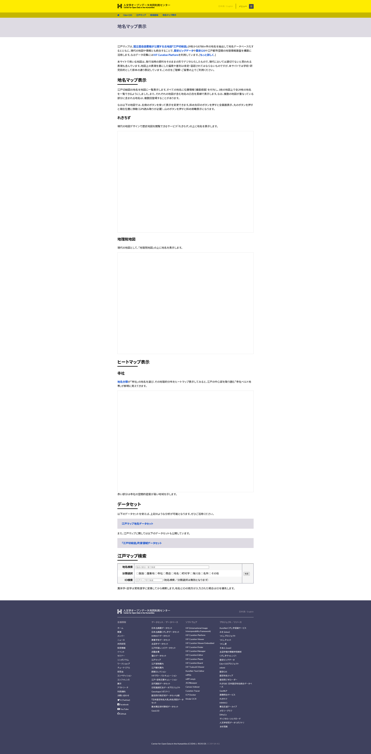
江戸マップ (141, 15)
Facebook (124, 704)
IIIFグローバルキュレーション (164, 675)
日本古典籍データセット (161, 628)
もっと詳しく (207, 54)
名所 (206, 573)
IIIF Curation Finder (194, 647)
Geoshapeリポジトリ (160, 691)
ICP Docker (191, 695)
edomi (222, 667)
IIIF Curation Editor (194, 655)
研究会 (120, 671)
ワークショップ (123, 663)
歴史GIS (200, 50)
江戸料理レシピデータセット (163, 648)
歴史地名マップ (226, 675)
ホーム (120, 628)
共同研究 (121, 644)
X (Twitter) (125, 700)
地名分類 (122, 381)
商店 (168, 573)
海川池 (196, 573)
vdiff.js (188, 675)
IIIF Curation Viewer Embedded (200, 643)
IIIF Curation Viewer (195, 639)
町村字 (186, 573)
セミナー (121, 655)
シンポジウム (123, 660)
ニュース (121, 640)
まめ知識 (224, 726)
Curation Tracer (193, 691)
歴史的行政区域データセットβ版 (165, 695)
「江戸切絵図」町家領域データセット (142, 543)
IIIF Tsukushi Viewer (195, 667)
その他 (215, 573)
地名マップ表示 (169, 15)
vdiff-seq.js (190, 679)
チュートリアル (123, 667)
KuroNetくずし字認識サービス (233, 628)
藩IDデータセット (158, 655)
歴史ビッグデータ (183, 50)
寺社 (160, 573)
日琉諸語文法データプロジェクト (165, 687)
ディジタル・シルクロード (230, 718)
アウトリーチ (122, 687)
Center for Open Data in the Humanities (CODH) (173, 743)
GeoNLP (223, 691)
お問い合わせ (123, 695)
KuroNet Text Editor (195, 671)
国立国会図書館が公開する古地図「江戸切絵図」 (160, 46)
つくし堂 (223, 644)
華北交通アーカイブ (228, 706)
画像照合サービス (227, 695)
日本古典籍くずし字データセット (165, 632)
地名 (176, 573)
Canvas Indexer (193, 687)
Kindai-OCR (191, 699)
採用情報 (121, 648)
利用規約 (121, 691)
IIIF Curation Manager (195, 651)
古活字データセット (159, 644)
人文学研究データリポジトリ (232, 722)
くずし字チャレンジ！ (228, 655)
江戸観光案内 (157, 667)
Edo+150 (128, 15)
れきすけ (223, 699)
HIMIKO (223, 702)
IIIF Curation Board (194, 663)
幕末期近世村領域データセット (164, 706)
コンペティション (124, 675)
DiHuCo (223, 714)
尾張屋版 (154, 15)
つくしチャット (225, 640)
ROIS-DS (202, 743)
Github (122, 714)
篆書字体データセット (160, 640)
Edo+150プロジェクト (229, 663)
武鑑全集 (155, 652)
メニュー (243, 6)
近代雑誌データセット (160, 683)
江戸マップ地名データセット (137, 523)
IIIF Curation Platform (165, 54)
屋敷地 (151, 573)
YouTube (124, 709)
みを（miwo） (225, 632)
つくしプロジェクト (228, 636)
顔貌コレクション (158, 671)
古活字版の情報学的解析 (231, 652)
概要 (119, 632)
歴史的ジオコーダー (228, 679)
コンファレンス (123, 679)
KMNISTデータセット (160, 636)
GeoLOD (155, 710)
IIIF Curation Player (194, 659)
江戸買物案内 (157, 663)
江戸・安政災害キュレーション (164, 679)
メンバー (121, 636)
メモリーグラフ (226, 710)
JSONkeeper (191, 683)
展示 (119, 683)
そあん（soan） (226, 648)
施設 (141, 573)
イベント (120, 652)
